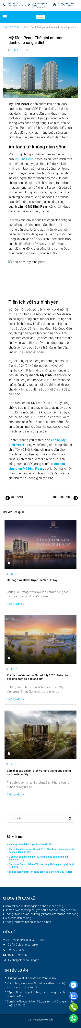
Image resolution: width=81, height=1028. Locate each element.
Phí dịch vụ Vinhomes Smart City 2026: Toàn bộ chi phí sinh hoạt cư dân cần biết (41, 850)
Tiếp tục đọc (14, 603)
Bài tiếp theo (62, 496)
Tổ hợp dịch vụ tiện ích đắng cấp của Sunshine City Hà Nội (40, 871)
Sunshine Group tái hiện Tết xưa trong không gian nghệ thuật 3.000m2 (41, 865)
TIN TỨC (14, 27)
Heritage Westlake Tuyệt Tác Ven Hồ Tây (30, 844)
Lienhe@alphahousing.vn (23, 960)
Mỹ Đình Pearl (24, 159)
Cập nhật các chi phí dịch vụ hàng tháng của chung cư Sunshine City (38, 858)
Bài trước (16, 496)
